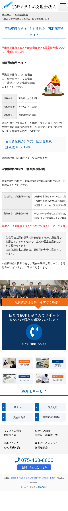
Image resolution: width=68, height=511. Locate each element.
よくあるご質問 (12, 431)
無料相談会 (41, 447)
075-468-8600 (36, 460)
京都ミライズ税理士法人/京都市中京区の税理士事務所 (33, 478)
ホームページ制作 (28, 487)
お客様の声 (10, 435)
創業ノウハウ (11, 443)
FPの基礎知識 (12, 447)
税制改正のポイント (46, 443)
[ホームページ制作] (42, 487)
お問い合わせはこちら (34, 467)
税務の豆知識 (42, 431)
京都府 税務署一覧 (46, 435)
